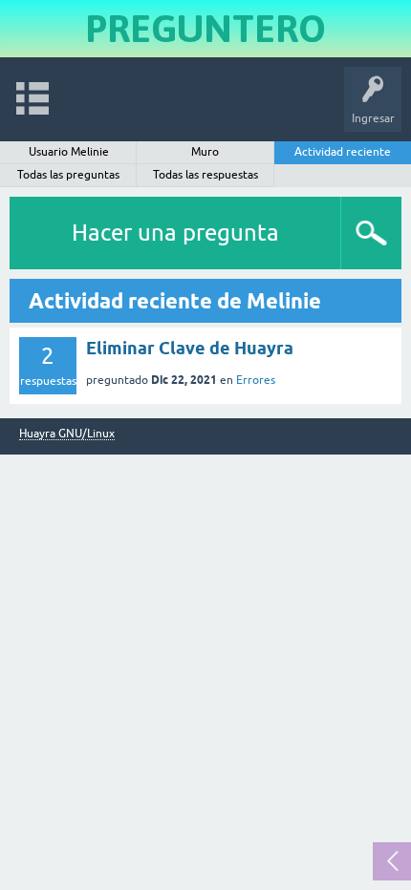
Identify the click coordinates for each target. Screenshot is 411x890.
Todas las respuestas (205, 174)
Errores (255, 380)
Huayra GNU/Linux (67, 434)
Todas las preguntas (68, 174)
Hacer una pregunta (175, 232)
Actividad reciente (342, 152)
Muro (205, 152)
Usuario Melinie (69, 152)
